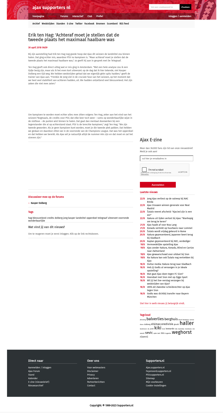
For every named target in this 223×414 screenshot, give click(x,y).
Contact (91, 385)
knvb (163, 329)
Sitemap (150, 378)
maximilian (181, 329)
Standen (60, 23)
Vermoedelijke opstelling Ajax (162, 244)
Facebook (89, 23)
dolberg (59, 218)
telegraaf (102, 218)
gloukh (176, 324)
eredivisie (167, 324)
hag (30, 218)
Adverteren (93, 378)
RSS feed (124, 23)
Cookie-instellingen (156, 385)
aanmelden (185, 16)
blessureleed (39, 218)
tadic (158, 333)
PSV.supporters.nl (155, 374)
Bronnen (100, 23)
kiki (157, 328)
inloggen (172, 16)
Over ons (93, 361)
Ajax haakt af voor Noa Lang (161, 224)
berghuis (171, 319)
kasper (71, 218)
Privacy (91, 374)
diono (141, 324)
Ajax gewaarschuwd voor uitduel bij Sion (168, 254)
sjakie (155, 333)
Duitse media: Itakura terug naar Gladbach (169, 264)
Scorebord (112, 23)
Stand (31, 374)
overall (142, 333)
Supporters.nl (155, 361)
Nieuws (52, 16)
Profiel (99, 16)
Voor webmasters (96, 367)
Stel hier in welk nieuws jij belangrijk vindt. (162, 303)
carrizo (192, 320)
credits (50, 218)
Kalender (33, 378)
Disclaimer (92, 371)
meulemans (188, 329)
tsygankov (168, 333)
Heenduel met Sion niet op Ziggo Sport (167, 277)
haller (187, 323)
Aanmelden (34, 367)
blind (180, 320)
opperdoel (92, 218)
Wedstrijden (48, 23)
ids (148, 329)
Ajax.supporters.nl (155, 367)
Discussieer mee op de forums (46, 196)
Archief (36, 23)
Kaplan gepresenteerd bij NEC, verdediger (168, 241)
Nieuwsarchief (35, 385)
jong (65, 218)
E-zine (70, 23)
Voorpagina (38, 16)
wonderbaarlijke (36, 220)
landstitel (81, 218)
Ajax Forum (34, 371)
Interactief (77, 16)
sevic (149, 333)
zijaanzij (144, 336)
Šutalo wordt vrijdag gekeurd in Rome (166, 231)
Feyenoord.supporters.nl (158, 371)
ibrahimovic (143, 329)
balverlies (155, 319)
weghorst (182, 332)
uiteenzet (113, 218)
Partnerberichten (96, 382)
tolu (163, 333)
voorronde (123, 218)
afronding (143, 320)
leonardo (170, 329)
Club (90, 16)
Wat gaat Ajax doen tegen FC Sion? (165, 274)
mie (193, 329)
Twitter (78, 23)
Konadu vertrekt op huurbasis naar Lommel (169, 228)
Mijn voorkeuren (154, 382)
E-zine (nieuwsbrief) (38, 382)
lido (176, 329)
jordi (152, 329)
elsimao (156, 324)
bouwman (186, 320)
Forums (64, 16)
